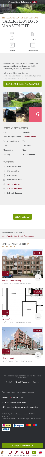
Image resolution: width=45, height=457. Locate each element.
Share (37, 253)
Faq (21, 397)
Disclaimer (21, 418)
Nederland (5, 416)
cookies (15, 2)
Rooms (36, 382)
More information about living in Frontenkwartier (18, 236)
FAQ (27, 455)
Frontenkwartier (29, 137)
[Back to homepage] (2, 453)
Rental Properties (22, 382)
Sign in (16, 455)
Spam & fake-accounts (33, 418)
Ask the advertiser (14, 184)
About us (5, 397)
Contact (14, 397)
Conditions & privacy (9, 418)
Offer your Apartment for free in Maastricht (20, 407)
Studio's (9, 382)
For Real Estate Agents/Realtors (15, 402)
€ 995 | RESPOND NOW (22, 445)
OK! (34, 2)
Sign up (10, 455)
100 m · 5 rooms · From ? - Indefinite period (17, 361)
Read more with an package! (22, 84)
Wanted (22, 455)
